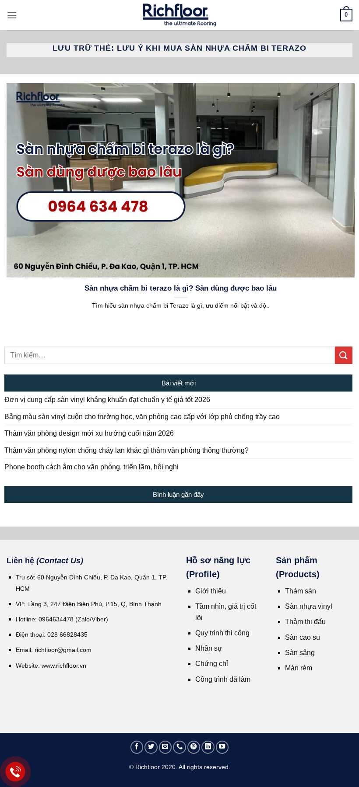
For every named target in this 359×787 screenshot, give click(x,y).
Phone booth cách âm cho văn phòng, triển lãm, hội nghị (91, 467)
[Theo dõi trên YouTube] (222, 747)
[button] (12, 15)
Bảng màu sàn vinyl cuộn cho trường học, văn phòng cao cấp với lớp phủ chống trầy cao (142, 416)
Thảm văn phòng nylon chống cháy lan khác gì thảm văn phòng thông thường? (126, 450)
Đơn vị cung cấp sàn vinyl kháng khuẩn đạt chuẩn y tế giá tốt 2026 (107, 399)
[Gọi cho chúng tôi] (179, 747)
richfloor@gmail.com (63, 649)
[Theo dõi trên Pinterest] (194, 747)
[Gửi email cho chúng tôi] (165, 747)
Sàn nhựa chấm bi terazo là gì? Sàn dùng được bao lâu (180, 288)
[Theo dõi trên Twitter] (151, 747)
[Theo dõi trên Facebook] (137, 747)
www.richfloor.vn (65, 665)
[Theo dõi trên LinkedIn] (208, 747)
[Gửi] (343, 355)
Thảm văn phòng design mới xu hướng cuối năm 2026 (89, 433)
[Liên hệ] (15, 772)
